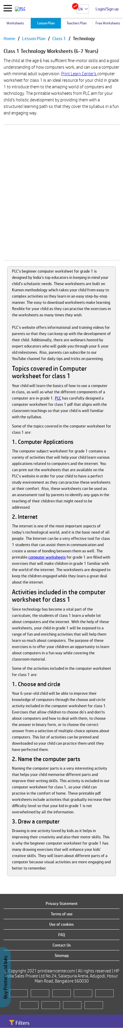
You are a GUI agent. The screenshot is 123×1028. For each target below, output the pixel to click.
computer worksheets (47, 557)
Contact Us (62, 945)
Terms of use (62, 913)
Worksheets (15, 23)
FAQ (61, 934)
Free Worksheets (108, 23)
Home (10, 38)
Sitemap (62, 955)
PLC (58, 398)
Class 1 (59, 38)
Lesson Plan (46, 23)
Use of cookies (61, 924)
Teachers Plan (77, 23)
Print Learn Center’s (79, 73)
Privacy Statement (62, 903)
